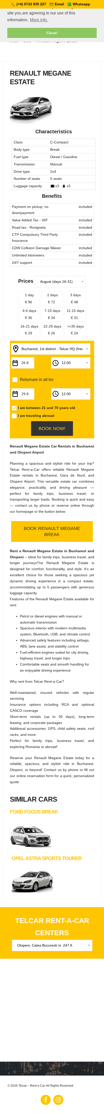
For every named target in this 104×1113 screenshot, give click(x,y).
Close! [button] (52, 33)
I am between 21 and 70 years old (46, 408)
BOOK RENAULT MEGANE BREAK (52, 531)
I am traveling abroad (36, 416)
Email (59, 4)
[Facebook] (46, 1100)
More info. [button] (39, 20)
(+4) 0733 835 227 (31, 4)
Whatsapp (81, 4)
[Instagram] (58, 1100)
